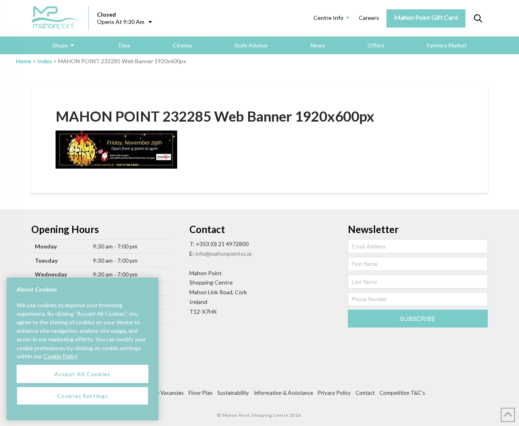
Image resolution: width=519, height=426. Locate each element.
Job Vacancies (167, 393)
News (318, 45)
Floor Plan (200, 393)
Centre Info (328, 17)
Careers (369, 17)
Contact (365, 393)
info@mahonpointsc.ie (223, 253)
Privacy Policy (334, 393)
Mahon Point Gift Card (426, 17)
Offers (375, 45)
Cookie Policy (60, 356)
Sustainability (233, 393)
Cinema (182, 45)
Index (44, 61)
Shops (60, 45)
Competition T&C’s (402, 393)
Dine (125, 45)
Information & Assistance (283, 393)
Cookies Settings (82, 395)
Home (23, 61)
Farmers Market (447, 45)
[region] (82, 349)
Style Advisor (251, 45)
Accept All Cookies (82, 373)
